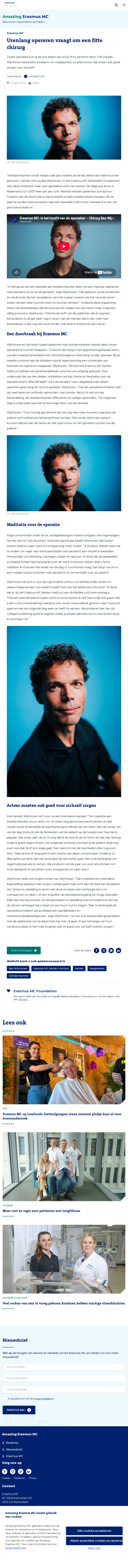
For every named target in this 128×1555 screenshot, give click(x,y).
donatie (23, 999)
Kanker (79, 968)
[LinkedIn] (118, 950)
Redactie (12, 1442)
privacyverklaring (43, 1398)
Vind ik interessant (21, 950)
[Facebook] (96, 950)
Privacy (32, 1478)
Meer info (94, 1548)
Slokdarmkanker (19, 975)
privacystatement (15, 1547)
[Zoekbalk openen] (116, 5)
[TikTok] (20, 1471)
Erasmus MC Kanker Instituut (51, 968)
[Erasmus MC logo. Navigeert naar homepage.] (10, 5)
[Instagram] (103, 950)
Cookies (6, 1478)
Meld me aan (16, 1409)
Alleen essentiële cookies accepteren (96, 1540)
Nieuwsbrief (14, 1449)
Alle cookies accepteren (94, 1530)
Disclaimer (19, 1478)
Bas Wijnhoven (18, 968)
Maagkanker (97, 968)
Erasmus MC (14, 1456)
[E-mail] (111, 950)
